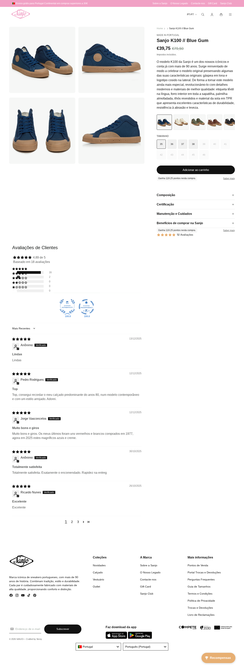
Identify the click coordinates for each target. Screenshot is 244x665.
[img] (21, 339)
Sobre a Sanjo (148, 565)
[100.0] (67, 306)
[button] (202, 14)
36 (172, 144)
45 (195, 156)
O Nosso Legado (150, 572)
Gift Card (145, 586)
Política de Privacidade (201, 600)
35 (161, 144)
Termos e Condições (200, 593)
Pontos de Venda (198, 565)
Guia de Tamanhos (199, 586)
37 (182, 144)
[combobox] (98, 646)
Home (160, 28)
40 (216, 146)
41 (227, 146)
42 (163, 156)
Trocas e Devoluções (200, 607)
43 (174, 156)
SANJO (19, 639)
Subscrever (62, 629)
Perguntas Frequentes (201, 579)
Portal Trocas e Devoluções (204, 572)
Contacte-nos (148, 579)
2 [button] (72, 522)
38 (193, 144)
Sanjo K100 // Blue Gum (181, 28)
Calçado (98, 572)
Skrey (39, 639)
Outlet (96, 586)
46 (206, 156)
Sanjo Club (146, 593)
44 (184, 156)
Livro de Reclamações (201, 614)
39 (206, 146)
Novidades (99, 565)
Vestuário (98, 579)
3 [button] (78, 522)
